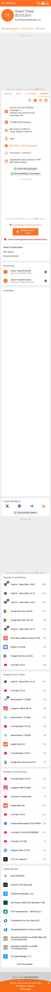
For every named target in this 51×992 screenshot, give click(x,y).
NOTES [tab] (18, 94)
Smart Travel (27, 29)
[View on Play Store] (35, 100)
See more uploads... (25, 964)
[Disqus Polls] (25, 326)
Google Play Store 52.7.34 (22, 620)
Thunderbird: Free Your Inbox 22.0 (25, 920)
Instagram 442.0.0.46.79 (21, 708)
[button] (29, 100)
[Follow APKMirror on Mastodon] (19, 507)
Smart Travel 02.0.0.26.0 (21, 280)
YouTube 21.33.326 (19, 841)
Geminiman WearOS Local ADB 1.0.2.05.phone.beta (24, 947)
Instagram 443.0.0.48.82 (21, 788)
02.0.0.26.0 (40, 29)
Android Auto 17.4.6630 (21, 735)
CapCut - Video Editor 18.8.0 (23, 584)
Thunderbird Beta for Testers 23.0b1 (26, 929)
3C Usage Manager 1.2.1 (21, 956)
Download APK (27, 231)
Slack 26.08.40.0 (17, 876)
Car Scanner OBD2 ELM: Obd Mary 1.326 (28, 903)
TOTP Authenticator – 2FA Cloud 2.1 (26, 911)
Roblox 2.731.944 (18, 647)
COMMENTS (44, 94)
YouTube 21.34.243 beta (21, 796)
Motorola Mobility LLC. (29, 19)
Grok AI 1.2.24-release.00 (21, 885)
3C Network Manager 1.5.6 (22, 894)
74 (21, 110)
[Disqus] (25, 394)
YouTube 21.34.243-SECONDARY (25, 832)
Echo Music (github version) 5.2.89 (25, 638)
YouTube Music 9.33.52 (20, 726)
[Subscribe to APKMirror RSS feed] (43, 507)
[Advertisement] (25, 62)
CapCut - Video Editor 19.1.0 (23, 593)
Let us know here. (31, 977)
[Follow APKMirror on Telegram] (31, 507)
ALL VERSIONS (30, 94)
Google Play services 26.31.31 (23, 762)
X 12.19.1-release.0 (19, 859)
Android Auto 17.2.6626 (21, 717)
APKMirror (10, 3)
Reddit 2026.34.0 (18, 805)
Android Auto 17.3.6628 (21, 699)
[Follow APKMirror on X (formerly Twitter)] (7, 507)
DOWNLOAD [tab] (7, 94)
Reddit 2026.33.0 (18, 744)
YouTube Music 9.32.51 (20, 753)
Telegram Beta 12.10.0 (20, 850)
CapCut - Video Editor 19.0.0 (23, 602)
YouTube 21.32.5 (18, 665)
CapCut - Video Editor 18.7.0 (23, 629)
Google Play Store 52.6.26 (22, 656)
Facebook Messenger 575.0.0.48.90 (26, 823)
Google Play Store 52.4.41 (22, 611)
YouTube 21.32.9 (18, 814)
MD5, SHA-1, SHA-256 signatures (23, 146)
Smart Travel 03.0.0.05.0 (21, 271)
